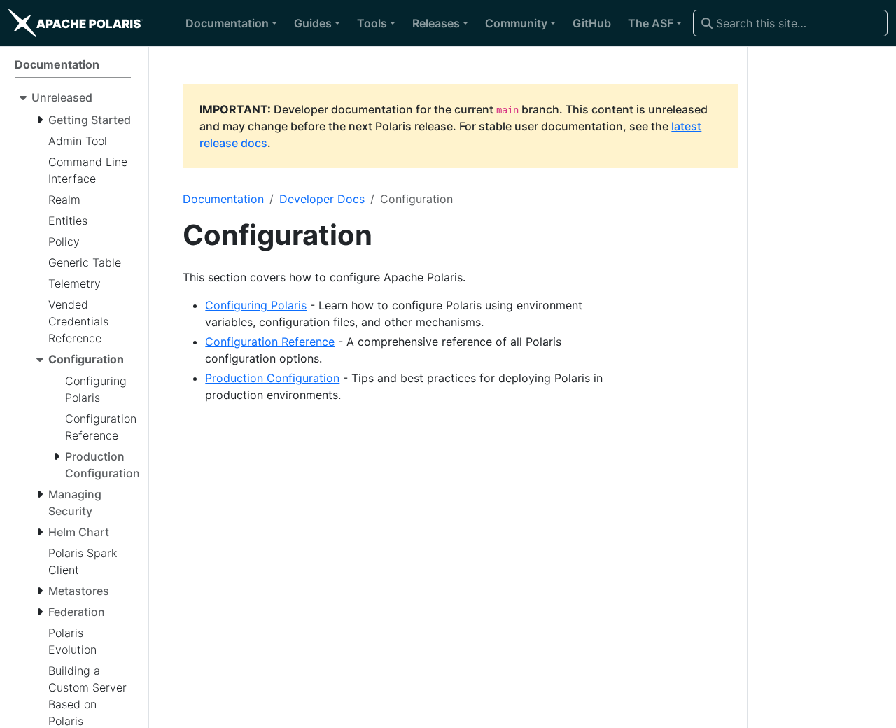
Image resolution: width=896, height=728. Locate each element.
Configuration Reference (270, 342)
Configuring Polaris (256, 305)
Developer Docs (322, 199)
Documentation (223, 199)
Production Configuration (272, 378)
